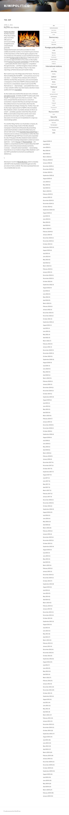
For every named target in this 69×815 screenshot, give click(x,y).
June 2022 (46, 294)
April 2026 (46, 153)
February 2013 (47, 643)
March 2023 (46, 266)
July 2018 (45, 440)
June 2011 (45, 705)
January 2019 (46, 422)
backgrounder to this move (18, 58)
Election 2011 (54, 42)
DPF (54, 40)
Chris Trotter (53, 32)
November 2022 (47, 278)
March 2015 (46, 565)
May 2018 (45, 446)
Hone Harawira (53, 57)
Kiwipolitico (17, 6)
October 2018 (47, 431)
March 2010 (46, 752)
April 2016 (46, 524)
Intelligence (54, 63)
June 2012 (46, 668)
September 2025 (47, 175)
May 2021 (45, 334)
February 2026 (47, 160)
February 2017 (47, 493)
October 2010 (47, 730)
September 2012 (47, 658)
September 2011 (47, 696)
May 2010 (46, 746)
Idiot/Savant (54, 61)
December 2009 (47, 761)
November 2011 (47, 690)
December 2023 (47, 238)
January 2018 (46, 459)
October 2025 (47, 172)
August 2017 (46, 474)
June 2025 (46, 181)
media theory (53, 84)
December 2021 (47, 312)
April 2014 (46, 599)
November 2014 (47, 577)
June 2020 (46, 368)
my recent (17, 62)
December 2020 (47, 350)
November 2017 (47, 465)
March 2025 (46, 191)
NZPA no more (11, 27)
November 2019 (47, 390)
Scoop (18, 142)
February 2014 (47, 605)
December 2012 (47, 649)
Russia (54, 114)
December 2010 (47, 724)
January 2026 (46, 163)
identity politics (53, 59)
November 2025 (47, 169)
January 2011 (46, 721)
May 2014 (45, 596)
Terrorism (54, 122)
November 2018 (47, 428)
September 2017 (47, 471)
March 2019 (46, 415)
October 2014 (47, 581)
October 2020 (47, 356)
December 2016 (47, 499)
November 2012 (47, 652)
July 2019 (45, 403)
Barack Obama (53, 30)
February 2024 (47, 231)
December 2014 (47, 574)
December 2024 (47, 200)
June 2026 (46, 147)
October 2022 (47, 281)
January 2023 (46, 272)
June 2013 (46, 630)
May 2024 (46, 222)
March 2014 (46, 602)
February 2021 (47, 344)
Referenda (54, 109)
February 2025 (47, 194)
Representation (54, 112)
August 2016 (46, 512)
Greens (54, 53)
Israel (54, 68)
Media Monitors (22, 162)
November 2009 (47, 765)
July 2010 (45, 740)
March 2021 (46, 340)
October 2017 (46, 468)
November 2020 (47, 353)
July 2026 (45, 144)
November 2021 (47, 315)
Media (53, 82)
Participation (54, 96)
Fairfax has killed (9, 32)
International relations (54, 66)
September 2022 (47, 284)
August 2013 (46, 624)
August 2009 (46, 774)
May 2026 (46, 150)
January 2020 (46, 384)
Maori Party (53, 79)
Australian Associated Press (28, 132)
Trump (54, 130)
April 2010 (46, 749)
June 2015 (46, 556)
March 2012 (46, 677)
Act (54, 25)
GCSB (53, 50)
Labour (53, 77)
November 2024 (47, 203)
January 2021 (46, 347)
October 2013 (47, 618)
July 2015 (45, 552)
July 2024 (45, 216)
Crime (54, 34)
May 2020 (46, 372)
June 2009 (46, 780)
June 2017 (46, 481)
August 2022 (46, 287)
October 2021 (46, 319)
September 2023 (47, 247)
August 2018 (46, 437)
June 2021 (46, 331)
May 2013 (45, 634)
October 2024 (47, 206)
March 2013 (46, 640)
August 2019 (46, 400)
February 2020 (47, 381)
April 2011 (45, 711)
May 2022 (45, 297)
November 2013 (47, 615)
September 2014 (47, 584)
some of (11, 62)
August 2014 (46, 587)
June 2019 (46, 406)
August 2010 (46, 736)
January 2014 (46, 609)
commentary (24, 62)
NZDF (53, 89)
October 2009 (47, 768)
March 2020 (46, 378)
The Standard (53, 125)
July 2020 (45, 365)
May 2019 (45, 409)
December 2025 (47, 166)
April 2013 (46, 637)
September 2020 (47, 359)
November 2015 (47, 540)
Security (54, 117)
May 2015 (45, 559)
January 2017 (46, 496)
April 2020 (46, 375)
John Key (54, 71)
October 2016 (47, 506)
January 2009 (47, 796)
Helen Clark (54, 55)
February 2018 (47, 456)
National (54, 87)
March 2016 (46, 528)
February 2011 (47, 718)
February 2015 (47, 568)
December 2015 (47, 537)
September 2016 (47, 509)
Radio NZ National (54, 107)
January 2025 (46, 197)
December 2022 (47, 275)
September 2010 (47, 733)
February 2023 (47, 269)
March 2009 (46, 789)
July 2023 (45, 253)
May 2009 (46, 783)
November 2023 (47, 241)
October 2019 (47, 393)
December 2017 (47, 462)
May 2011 (45, 708)
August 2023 (46, 250)
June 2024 (46, 219)
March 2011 (46, 715)
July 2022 (45, 290)
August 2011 (46, 699)
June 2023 (46, 256)
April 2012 (45, 674)
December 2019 (47, 387)
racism (53, 105)
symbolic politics (54, 120)
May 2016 (45, 521)
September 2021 (47, 322)
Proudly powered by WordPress (12, 811)
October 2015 (47, 543)
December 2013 (47, 612)
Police (54, 100)
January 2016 (46, 534)
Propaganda (54, 103)
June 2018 (46, 443)
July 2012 (45, 665)
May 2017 (45, 484)
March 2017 (46, 490)
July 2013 (45, 627)
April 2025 (46, 188)
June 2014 (46, 593)
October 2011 (46, 693)
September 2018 (47, 434)
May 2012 (45, 671)
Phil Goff (53, 98)
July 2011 (45, 702)
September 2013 (47, 621)
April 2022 (46, 300)
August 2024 (46, 213)
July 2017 (45, 478)
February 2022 (47, 306)
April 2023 (46, 262)
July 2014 (45, 590)
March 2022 (46, 303)
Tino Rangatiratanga (53, 127)
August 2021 (46, 325)
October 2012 (46, 655)
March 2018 (46, 453)
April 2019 (46, 412)
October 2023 (47, 244)
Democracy (53, 37)
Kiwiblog (53, 73)
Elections (54, 44)
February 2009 (47, 793)
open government (54, 94)
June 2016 (46, 518)
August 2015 (46, 549)
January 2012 (46, 683)
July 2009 (45, 777)
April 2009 (46, 786)
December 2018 (47, 425)
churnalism (18, 90)
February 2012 (47, 680)
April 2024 (46, 225)
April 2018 (46, 450)
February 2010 (47, 755)
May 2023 (46, 259)
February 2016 (47, 531)
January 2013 (46, 646)
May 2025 (46, 184)
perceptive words (9, 96)
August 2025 (46, 178)
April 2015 (46, 562)
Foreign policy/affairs (54, 47)
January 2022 (46, 309)
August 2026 (46, 141)
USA (53, 133)
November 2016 (47, 503)
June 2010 (46, 743)
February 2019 (47, 418)
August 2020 (46, 362)
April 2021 (45, 337)
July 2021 (45, 328)
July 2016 (45, 515)
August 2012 (46, 662)
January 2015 (46, 571)
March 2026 (46, 156)
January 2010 (46, 758)
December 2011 (47, 687)
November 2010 (47, 727)
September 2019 (47, 397)
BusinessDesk (27, 142)
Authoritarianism (54, 28)
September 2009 (47, 771)
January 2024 (46, 234)
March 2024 (46, 228)
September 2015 (47, 546)
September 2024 (47, 209)
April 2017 (45, 487)
